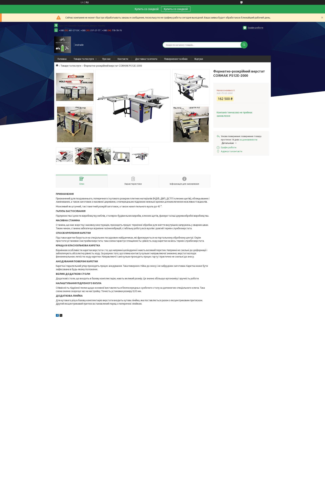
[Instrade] (62, 44)
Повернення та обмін (176, 59)
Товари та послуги (83, 59)
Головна (62, 59)
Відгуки (198, 59)
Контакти (123, 59)
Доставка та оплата (146, 59)
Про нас (106, 59)
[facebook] (57, 316)
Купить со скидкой (176, 9)
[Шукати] (244, 44)
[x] (61, 316)
